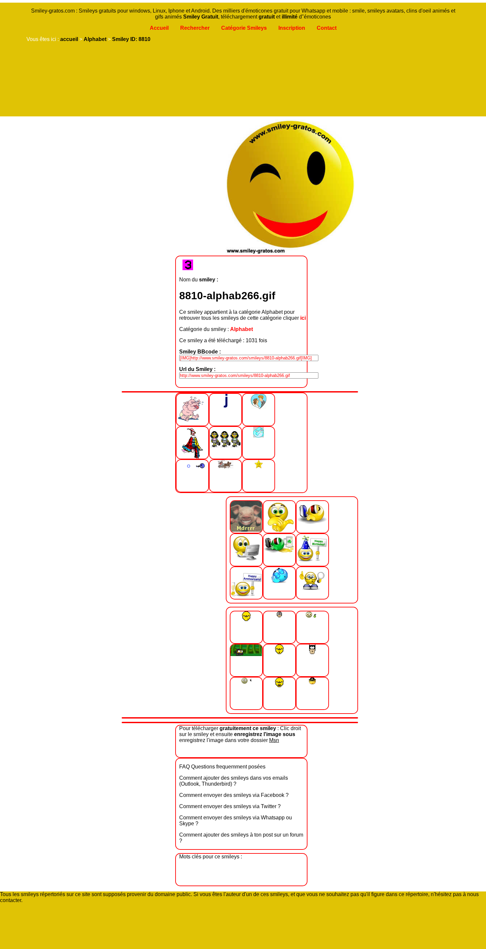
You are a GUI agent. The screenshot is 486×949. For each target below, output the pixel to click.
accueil (69, 39)
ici (303, 318)
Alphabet (95, 39)
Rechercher (195, 28)
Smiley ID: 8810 (131, 39)
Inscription (291, 28)
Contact (327, 28)
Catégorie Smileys (244, 28)
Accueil (159, 28)
